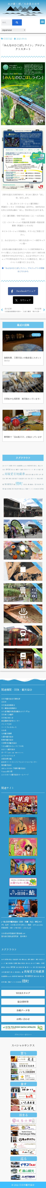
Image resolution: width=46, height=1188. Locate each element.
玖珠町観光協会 (7, 740)
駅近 (39, 466)
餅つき (36, 469)
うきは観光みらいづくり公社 (12, 746)
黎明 (7, 478)
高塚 (42, 963)
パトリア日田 (6, 724)
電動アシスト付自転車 (32, 489)
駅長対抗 (28, 474)
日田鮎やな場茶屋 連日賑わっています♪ (22, 399)
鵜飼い (32, 484)
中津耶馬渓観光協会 (9, 743)
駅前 (20, 967)
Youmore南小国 (6, 771)
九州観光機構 (6, 733)
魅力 (40, 469)
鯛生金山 (22, 489)
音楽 (29, 478)
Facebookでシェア (25, 290)
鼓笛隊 (41, 489)
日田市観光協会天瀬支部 (10, 698)
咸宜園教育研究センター (10, 721)
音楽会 (8, 967)
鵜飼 (21, 469)
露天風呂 (15, 478)
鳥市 (40, 474)
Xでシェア (24, 300)
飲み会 (13, 469)
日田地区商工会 (7, 717)
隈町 (19, 483)
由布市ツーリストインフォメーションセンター (19, 762)
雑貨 (41, 478)
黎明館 (8, 469)
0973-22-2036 (38, 925)
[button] (42, 21)
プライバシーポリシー (23, 1034)
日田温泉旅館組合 (8, 705)
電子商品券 (38, 484)
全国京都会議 (6, 758)
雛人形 (34, 474)
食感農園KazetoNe (21, 466)
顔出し (35, 466)
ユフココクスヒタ (8, 755)
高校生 (25, 484)
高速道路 (21, 478)
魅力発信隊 (8, 489)
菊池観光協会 (6, 765)
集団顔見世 (8, 484)
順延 (38, 478)
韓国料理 (30, 466)
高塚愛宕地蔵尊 (14, 474)
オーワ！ (12, 752)
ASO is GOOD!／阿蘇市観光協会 (13, 768)
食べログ (5, 466)
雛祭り (18, 469)
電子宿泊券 (15, 489)
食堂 (25, 478)
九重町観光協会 (7, 736)
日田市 (3, 702)
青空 (14, 466)
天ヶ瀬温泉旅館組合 (9, 708)
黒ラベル (33, 478)
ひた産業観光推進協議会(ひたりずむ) (15, 711)
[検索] (17, 22)
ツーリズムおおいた (9, 727)
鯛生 (10, 478)
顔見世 (3, 967)
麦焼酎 (10, 466)
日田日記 (7, 38)
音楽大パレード (28, 469)
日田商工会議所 (7, 714)
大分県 (3, 730)
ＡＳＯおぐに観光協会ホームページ (15, 774)
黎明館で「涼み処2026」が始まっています (23, 437)
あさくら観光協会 (8, 749)
